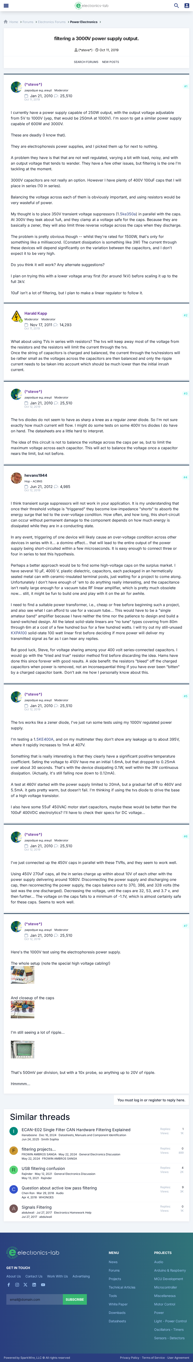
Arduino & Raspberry (170, 1270)
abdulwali (28, 1212)
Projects (115, 1279)
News (113, 1262)
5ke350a (128, 214)
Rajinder (27, 1174)
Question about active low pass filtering (59, 1188)
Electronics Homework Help (72, 1212)
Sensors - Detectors (169, 1338)
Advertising (81, 1276)
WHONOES (46, 1197)
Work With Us (57, 1276)
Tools (113, 1296)
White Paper (118, 1304)
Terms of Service (153, 1357)
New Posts (110, 62)
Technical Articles (122, 1287)
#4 (185, 477)
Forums (114, 1270)
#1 (185, 86)
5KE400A (44, 739)
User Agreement (178, 1357)
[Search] (176, 5)
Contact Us (33, 1276)
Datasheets (117, 1321)
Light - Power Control (170, 1321)
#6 (185, 836)
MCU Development (168, 1279)
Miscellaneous (165, 1296)
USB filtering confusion (43, 1168)
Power (159, 1313)
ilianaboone (29, 1135)
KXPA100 (19, 633)
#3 (185, 393)
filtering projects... (39, 1149)
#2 (185, 315)
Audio (60, 1193)
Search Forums (86, 62)
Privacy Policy (129, 1357)
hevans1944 (35, 475)
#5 (185, 696)
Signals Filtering (37, 1207)
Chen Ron (28, 1193)
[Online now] (20, 321)
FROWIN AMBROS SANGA (39, 1154)
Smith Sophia (50, 1139)
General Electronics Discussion (99, 1154)
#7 (185, 926)
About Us (13, 1276)
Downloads (117, 1313)
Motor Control (164, 1304)
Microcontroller (165, 1287)
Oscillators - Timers (168, 1329)
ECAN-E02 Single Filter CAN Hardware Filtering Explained (76, 1129)
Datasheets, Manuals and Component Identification (92, 1135)
